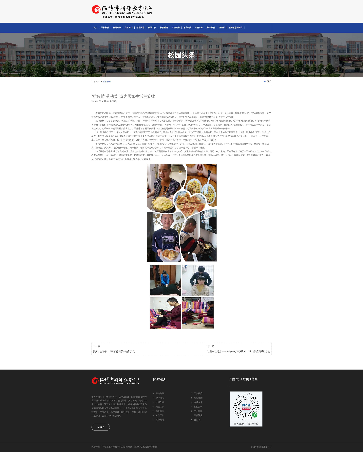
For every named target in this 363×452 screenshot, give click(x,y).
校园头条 (117, 27)
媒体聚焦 (197, 415)
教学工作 (152, 27)
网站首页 (95, 81)
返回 (269, 81)
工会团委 (176, 27)
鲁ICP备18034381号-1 (261, 446)
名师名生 (199, 27)
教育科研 (164, 27)
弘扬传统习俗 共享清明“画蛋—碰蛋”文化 (114, 352)
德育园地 (140, 27)
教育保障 (187, 27)
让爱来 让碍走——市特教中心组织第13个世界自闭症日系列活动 (238, 352)
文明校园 (197, 411)
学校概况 (105, 27)
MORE (100, 427)
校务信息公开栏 (235, 27)
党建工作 (129, 27)
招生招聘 (211, 27)
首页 (95, 27)
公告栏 (222, 27)
